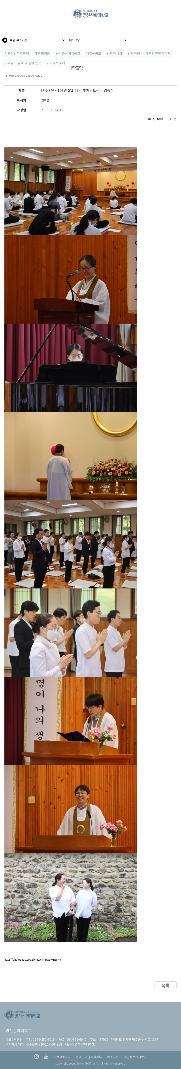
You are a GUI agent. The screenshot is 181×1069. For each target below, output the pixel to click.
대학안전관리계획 (158, 53)
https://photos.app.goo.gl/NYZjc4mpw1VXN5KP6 (32, 959)
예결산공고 (93, 53)
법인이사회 (114, 53)
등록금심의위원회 (68, 53)
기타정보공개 (56, 62)
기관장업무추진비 (16, 53)
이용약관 (113, 1057)
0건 (174, 118)
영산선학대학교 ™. (88, 1063)
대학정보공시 (62, 1057)
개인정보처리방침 (135, 1057)
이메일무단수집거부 (89, 1057)
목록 (165, 985)
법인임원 (134, 53)
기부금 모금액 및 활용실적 (22, 62)
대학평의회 (42, 53)
